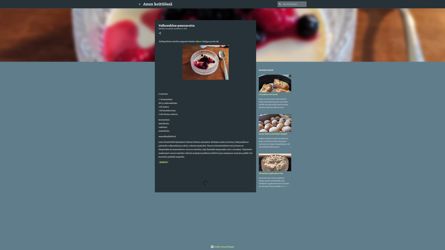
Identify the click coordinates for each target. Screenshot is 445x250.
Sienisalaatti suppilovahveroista (271, 173)
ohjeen (198, 41)
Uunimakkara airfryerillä (268, 94)
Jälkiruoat (163, 162)
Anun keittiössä (157, 4)
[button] (160, 33)
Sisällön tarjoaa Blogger (224, 247)
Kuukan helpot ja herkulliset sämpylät (273, 134)
